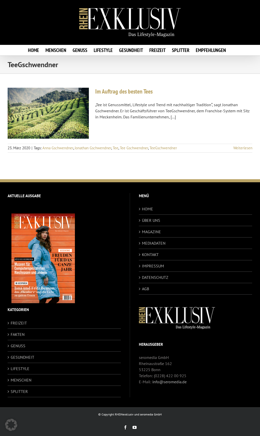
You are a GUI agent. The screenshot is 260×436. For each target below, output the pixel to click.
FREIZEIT (19, 322)
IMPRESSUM (153, 265)
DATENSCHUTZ (155, 277)
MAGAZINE (151, 231)
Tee (115, 148)
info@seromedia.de (169, 381)
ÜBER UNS (151, 220)
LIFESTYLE (20, 368)
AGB (145, 288)
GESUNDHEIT (22, 357)
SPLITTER (19, 391)
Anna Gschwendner (57, 148)
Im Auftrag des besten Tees (124, 91)
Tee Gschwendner (134, 148)
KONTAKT (150, 254)
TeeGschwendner (163, 148)
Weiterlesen (242, 148)
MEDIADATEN (154, 243)
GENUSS (18, 345)
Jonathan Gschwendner (93, 148)
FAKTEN (18, 334)
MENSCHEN (21, 380)
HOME (147, 208)
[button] (11, 425)
